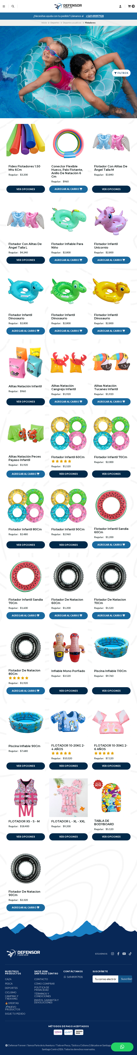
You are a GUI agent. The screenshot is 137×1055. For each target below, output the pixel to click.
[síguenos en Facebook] (118, 953)
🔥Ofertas (12, 1003)
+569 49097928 (95, 16)
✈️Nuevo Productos (12, 1008)
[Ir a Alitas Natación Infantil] (25, 362)
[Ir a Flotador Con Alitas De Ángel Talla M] (111, 143)
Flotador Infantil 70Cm (110, 457)
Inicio (44, 22)
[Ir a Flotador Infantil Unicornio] (111, 221)
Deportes (54, 22)
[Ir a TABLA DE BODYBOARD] (111, 797)
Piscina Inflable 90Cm (24, 746)
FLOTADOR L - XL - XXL (68, 821)
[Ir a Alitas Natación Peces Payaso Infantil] (25, 433)
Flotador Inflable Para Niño (67, 245)
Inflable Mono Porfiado (68, 671)
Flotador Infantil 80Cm (25, 529)
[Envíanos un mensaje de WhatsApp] (122, 1046)
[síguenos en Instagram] (112, 953)
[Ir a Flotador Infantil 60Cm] (68, 433)
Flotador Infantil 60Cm (68, 457)
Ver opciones (25, 189)
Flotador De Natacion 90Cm (24, 893)
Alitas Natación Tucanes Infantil (106, 387)
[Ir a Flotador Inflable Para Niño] (68, 221)
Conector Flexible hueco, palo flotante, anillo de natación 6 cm (67, 171)
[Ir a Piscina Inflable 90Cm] (25, 722)
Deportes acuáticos (72, 22)
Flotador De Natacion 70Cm (110, 601)
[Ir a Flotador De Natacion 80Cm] (25, 647)
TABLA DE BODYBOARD (104, 822)
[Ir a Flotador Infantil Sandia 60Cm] (111, 505)
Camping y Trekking (11, 997)
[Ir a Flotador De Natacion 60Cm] (68, 576)
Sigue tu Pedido (15, 1014)
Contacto (41, 979)
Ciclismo (10, 992)
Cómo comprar (44, 984)
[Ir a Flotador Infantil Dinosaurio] (25, 292)
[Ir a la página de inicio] (68, 6)
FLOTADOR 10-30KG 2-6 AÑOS (110, 747)
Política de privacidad (41, 988)
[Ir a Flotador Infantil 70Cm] (111, 433)
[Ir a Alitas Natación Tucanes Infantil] (111, 362)
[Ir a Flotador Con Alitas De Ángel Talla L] (25, 221)
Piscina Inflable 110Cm (110, 671)
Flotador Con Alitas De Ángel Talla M (110, 168)
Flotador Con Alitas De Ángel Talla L (25, 245)
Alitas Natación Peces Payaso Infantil (25, 458)
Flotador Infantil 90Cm (68, 529)
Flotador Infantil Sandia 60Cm (111, 530)
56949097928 (75, 977)
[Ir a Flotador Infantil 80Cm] (25, 505)
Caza (8, 979)
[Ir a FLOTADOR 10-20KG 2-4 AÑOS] (68, 722)
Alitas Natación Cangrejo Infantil (63, 387)
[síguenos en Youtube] (124, 953)
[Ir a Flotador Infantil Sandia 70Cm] (25, 576)
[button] (68, 189)
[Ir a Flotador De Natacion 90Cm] (25, 868)
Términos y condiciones (42, 995)
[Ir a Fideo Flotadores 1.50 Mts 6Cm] (25, 143)
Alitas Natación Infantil (25, 386)
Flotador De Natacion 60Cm (67, 601)
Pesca (8, 984)
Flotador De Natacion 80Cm (24, 672)
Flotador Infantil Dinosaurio (20, 316)
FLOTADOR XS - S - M (24, 821)
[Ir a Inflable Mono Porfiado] (68, 647)
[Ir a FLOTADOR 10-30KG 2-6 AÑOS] (111, 722)
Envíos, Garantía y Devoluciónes (46, 1001)
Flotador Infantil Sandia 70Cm (26, 601)
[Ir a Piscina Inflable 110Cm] (111, 647)
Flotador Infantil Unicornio (106, 245)
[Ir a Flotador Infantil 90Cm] (68, 505)
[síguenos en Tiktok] (130, 953)
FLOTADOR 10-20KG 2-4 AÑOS (68, 747)
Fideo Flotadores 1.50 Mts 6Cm (24, 168)
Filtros (122, 73)
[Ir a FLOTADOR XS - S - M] (25, 797)
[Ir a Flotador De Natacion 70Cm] (111, 576)
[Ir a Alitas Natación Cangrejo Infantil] (68, 362)
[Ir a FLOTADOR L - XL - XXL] (68, 797)
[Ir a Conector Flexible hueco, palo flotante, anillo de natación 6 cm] (68, 143)
